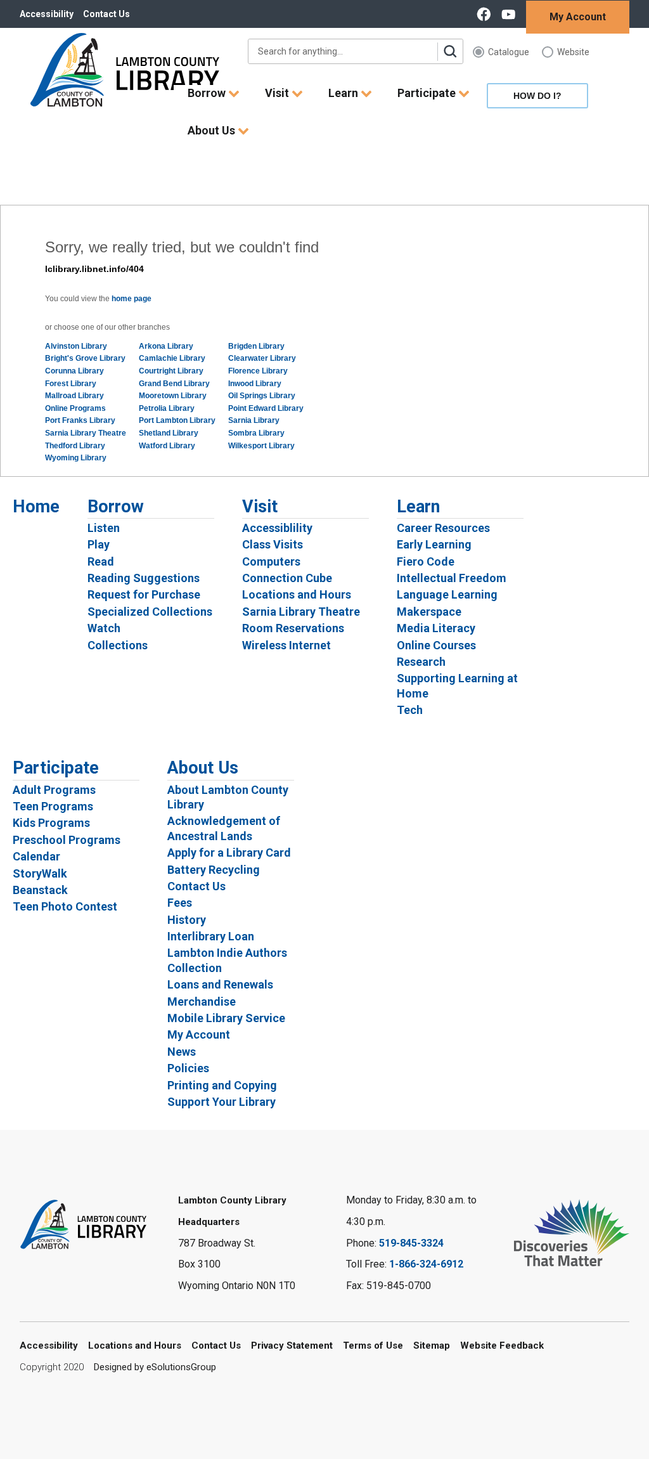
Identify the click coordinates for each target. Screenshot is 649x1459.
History (186, 919)
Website (573, 52)
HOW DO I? (537, 96)
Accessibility (47, 14)
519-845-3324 (411, 1243)
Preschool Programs (66, 839)
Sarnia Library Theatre (85, 433)
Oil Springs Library (261, 395)
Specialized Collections (149, 611)
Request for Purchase (143, 594)
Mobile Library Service (226, 1018)
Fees (179, 902)
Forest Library (70, 383)
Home (36, 506)
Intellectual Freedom (451, 578)
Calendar (36, 856)
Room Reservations (293, 628)
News (181, 1051)
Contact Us (106, 14)
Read (100, 561)
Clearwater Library (262, 358)
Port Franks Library (80, 420)
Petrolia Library (167, 408)
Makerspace (429, 611)
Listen (103, 528)
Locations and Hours (296, 594)
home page (131, 298)
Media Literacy (436, 628)
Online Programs (75, 408)
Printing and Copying (222, 1085)
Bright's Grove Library (85, 358)
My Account (577, 17)
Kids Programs (51, 822)
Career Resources (443, 528)
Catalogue (508, 52)
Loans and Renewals (220, 984)
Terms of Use (373, 1345)
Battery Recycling (213, 869)
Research (421, 661)
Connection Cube (287, 578)
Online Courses (436, 645)
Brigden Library (256, 346)
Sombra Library (256, 433)
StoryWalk (40, 873)
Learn (344, 93)
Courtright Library (171, 370)
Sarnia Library (254, 420)
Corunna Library (74, 370)
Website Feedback (502, 1345)
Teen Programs (53, 806)
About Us (213, 130)
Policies (188, 1068)
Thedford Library (75, 445)
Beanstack (40, 890)
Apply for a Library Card (229, 852)
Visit (278, 93)
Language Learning (447, 594)
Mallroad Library (74, 395)
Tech (410, 710)
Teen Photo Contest (65, 906)
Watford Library (167, 445)
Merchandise (201, 1001)
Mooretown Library (173, 395)
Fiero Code (425, 561)
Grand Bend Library (174, 383)
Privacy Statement (292, 1345)
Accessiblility (277, 528)
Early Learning (434, 544)
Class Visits (272, 544)
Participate (427, 93)
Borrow (208, 93)
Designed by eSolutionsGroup (155, 1367)
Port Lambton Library (177, 420)
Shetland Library (168, 433)
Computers (271, 561)
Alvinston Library (76, 346)
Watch (103, 628)
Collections (117, 645)
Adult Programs (54, 789)
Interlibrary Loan (210, 936)
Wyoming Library (75, 457)
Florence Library (258, 370)
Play (98, 544)
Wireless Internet (286, 645)
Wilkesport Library (261, 445)
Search (450, 51)
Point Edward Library (266, 408)
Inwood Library (254, 383)
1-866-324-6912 (426, 1264)
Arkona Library (166, 346)
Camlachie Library (172, 358)
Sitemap (431, 1345)
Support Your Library (221, 1101)
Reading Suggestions (143, 578)
